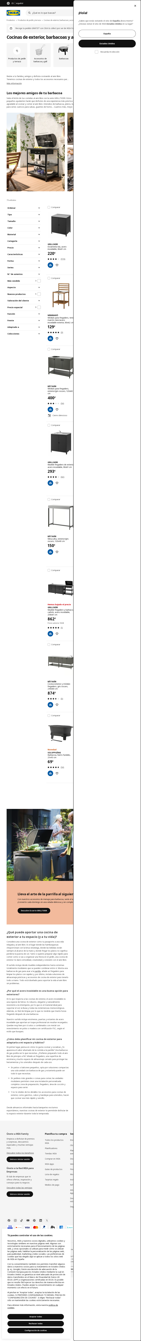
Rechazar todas (36, 1323)
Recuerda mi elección (109, 52)
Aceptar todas (35, 1316)
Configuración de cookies (36, 1330)
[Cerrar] (135, 6)
